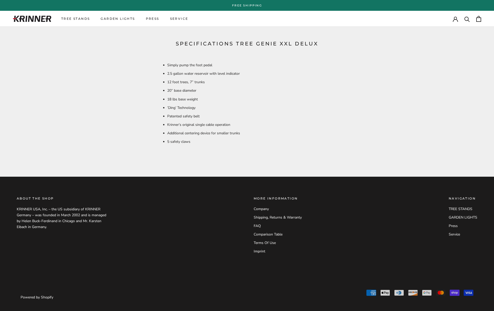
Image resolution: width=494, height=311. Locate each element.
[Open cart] (478, 19)
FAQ (257, 225)
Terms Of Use (265, 242)
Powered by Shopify (37, 297)
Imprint (259, 251)
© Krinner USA (36, 290)
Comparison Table (268, 234)
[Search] (467, 19)
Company (261, 208)
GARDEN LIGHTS (118, 19)
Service (179, 19)
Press (152, 19)
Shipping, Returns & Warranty (278, 217)
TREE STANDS (75, 19)
